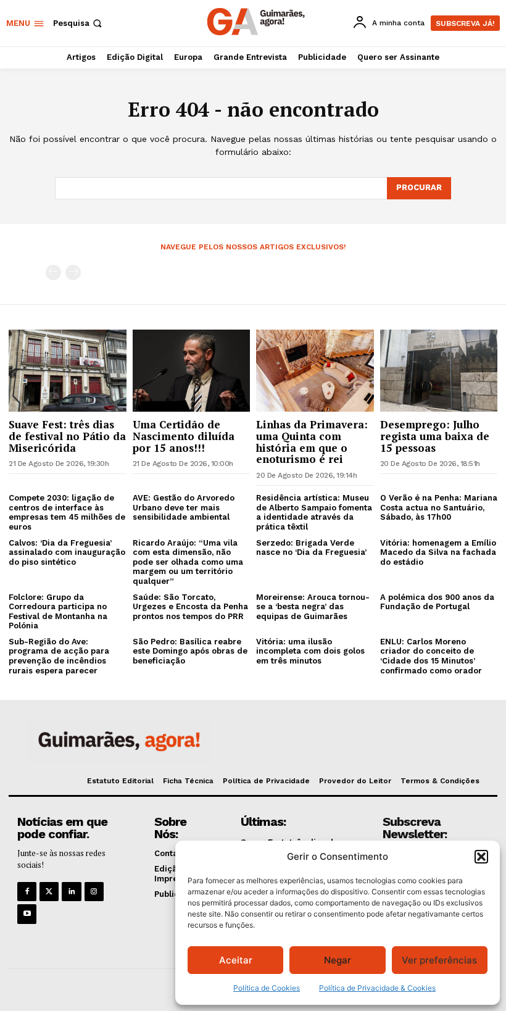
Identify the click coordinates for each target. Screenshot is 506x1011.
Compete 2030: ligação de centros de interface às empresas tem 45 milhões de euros (67, 512)
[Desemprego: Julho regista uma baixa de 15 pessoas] (439, 371)
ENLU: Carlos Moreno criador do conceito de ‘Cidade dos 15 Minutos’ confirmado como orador (431, 656)
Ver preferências (439, 960)
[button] (481, 857)
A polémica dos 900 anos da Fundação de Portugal (437, 602)
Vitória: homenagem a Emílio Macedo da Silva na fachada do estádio (438, 552)
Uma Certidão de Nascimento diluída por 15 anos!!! (183, 435)
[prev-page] (53, 272)
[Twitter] (49, 891)
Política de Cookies (266, 987)
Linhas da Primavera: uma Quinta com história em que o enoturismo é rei (312, 441)
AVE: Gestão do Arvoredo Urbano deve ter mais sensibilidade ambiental (183, 507)
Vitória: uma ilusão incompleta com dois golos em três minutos (310, 651)
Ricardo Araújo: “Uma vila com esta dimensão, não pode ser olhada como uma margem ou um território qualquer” (188, 562)
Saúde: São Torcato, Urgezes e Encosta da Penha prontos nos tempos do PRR (190, 607)
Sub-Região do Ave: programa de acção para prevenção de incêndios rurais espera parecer (59, 656)
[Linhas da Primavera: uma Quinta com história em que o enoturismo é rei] (315, 371)
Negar (337, 960)
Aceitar (235, 960)
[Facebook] (26, 891)
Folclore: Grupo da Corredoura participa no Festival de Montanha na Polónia (58, 612)
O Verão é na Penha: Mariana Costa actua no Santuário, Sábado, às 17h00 (438, 507)
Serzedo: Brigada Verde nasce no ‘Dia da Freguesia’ (311, 547)
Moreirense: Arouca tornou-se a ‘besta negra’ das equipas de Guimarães (313, 607)
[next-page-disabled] (73, 272)
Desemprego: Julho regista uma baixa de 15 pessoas (434, 435)
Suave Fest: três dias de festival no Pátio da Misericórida (67, 435)
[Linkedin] (71, 891)
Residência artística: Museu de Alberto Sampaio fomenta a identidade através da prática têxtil (314, 512)
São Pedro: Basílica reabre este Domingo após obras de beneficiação (190, 651)
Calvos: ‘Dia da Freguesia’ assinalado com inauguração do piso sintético (67, 552)
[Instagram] (94, 891)
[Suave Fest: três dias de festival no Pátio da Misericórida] (67, 371)
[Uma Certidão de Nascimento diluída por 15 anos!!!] (192, 371)
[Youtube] (26, 913)
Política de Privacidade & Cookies (377, 987)
